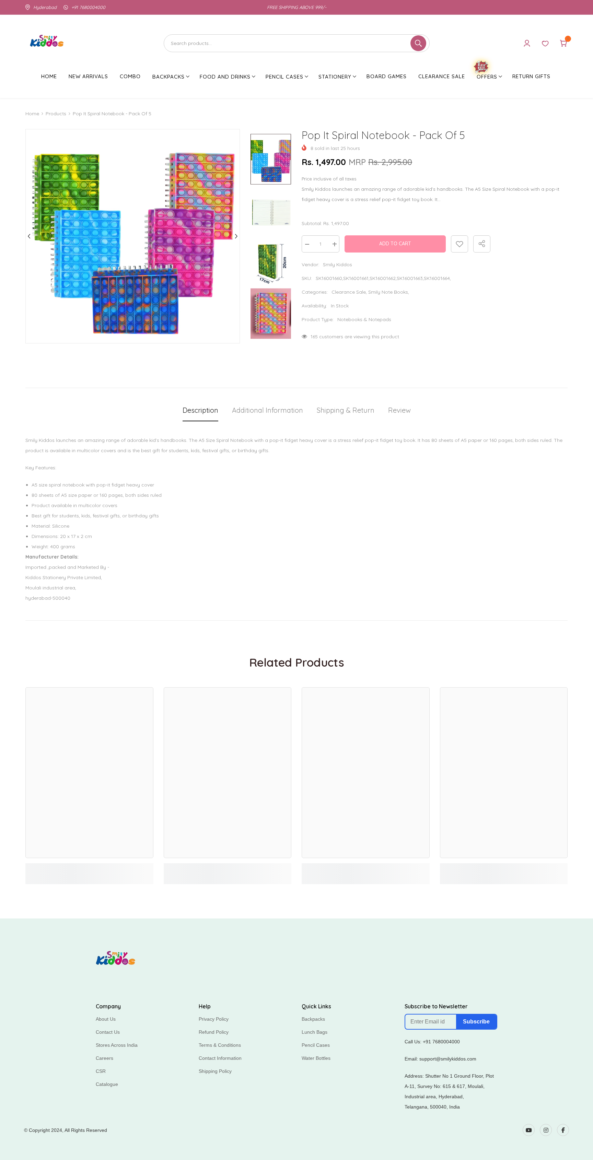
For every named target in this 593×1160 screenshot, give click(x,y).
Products (56, 113)
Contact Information (220, 1058)
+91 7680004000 (88, 7)
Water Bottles (316, 1058)
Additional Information (267, 410)
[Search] (297, 43)
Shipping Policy (215, 1071)
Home (32, 113)
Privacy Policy (214, 1019)
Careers (104, 1058)
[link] (89, 867)
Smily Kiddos (337, 264)
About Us (106, 1019)
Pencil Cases (316, 1045)
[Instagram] (546, 1130)
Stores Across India (117, 1045)
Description (200, 410)
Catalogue (107, 1084)
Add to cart (395, 244)
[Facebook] (563, 1130)
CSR (101, 1071)
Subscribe (476, 1021)
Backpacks (313, 1019)
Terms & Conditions (220, 1045)
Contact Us (108, 1032)
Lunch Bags (314, 1032)
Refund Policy (214, 1032)
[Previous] (29, 236)
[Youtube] (529, 1130)
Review (399, 410)
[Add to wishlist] (459, 244)
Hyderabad (45, 7)
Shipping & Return (345, 410)
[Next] (236, 236)
